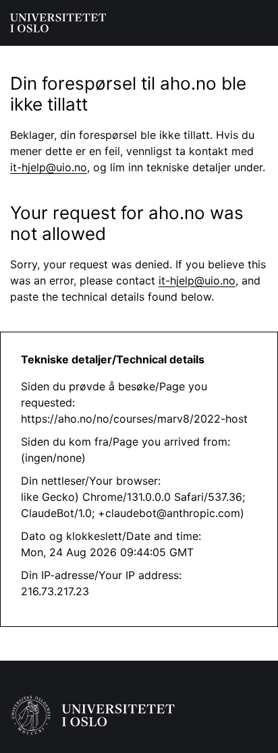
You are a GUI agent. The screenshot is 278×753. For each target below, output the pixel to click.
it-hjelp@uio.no (48, 167)
